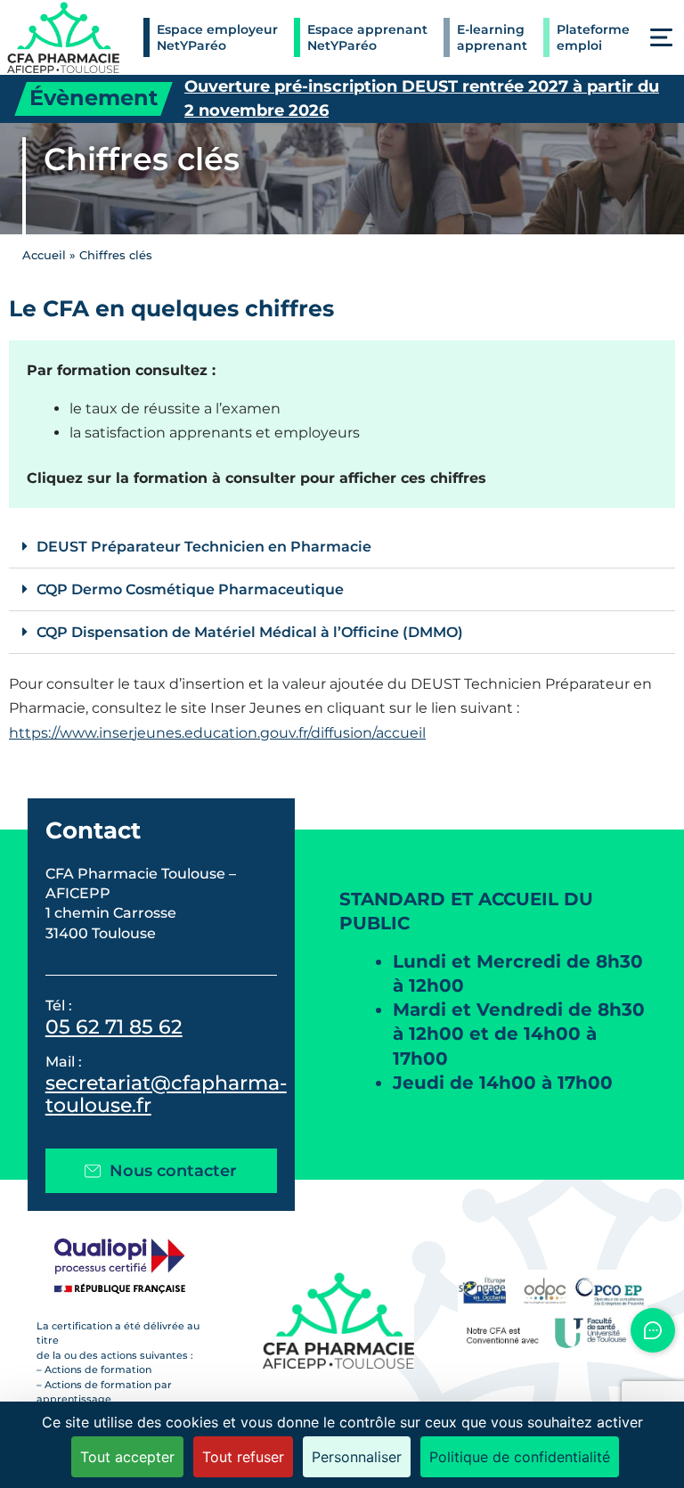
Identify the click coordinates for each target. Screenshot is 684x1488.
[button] (662, 38)
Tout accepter (127, 1457)
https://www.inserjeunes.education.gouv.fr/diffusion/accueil (217, 732)
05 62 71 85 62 (114, 1026)
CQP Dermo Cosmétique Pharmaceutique (190, 589)
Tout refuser (243, 1457)
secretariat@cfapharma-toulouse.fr (166, 1093)
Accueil (44, 255)
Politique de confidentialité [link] (519, 1457)
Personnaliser (357, 1457)
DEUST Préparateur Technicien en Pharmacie (204, 546)
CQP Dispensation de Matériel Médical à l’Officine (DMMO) (250, 632)
